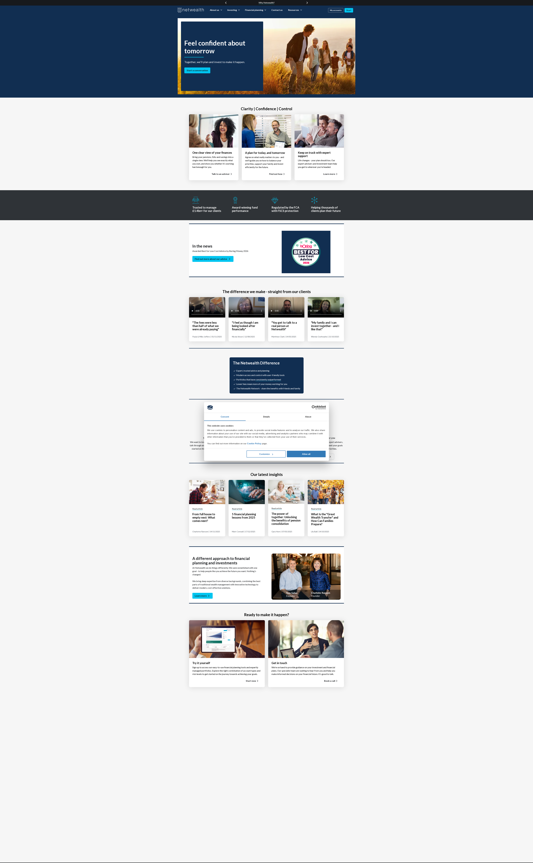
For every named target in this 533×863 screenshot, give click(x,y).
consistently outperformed (268, 379)
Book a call (329, 680)
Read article (197, 509)
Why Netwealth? (267, 2)
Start (348, 10)
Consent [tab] (225, 416)
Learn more (329, 174)
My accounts (336, 10)
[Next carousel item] (307, 3)
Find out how (275, 174)
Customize (264, 454)
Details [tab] (266, 416)
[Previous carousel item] (226, 3)
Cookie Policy (254, 443)
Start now (251, 680)
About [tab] (308, 416)
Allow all (306, 454)
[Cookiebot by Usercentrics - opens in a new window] (314, 407)
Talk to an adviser (221, 174)
